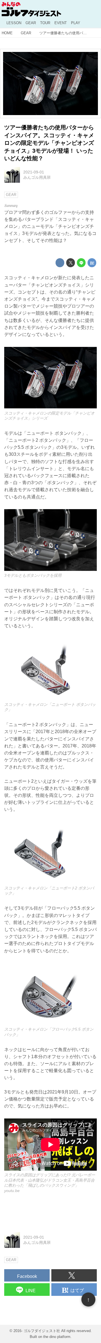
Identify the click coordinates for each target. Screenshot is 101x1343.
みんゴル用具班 (37, 177)
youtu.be (12, 1190)
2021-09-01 (33, 172)
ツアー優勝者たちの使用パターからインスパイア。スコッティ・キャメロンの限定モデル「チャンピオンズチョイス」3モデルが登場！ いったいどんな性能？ (49, 142)
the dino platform (56, 1337)
